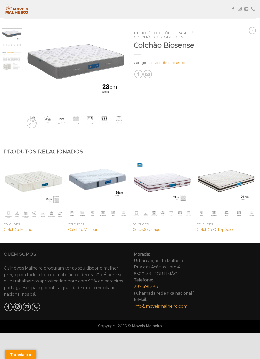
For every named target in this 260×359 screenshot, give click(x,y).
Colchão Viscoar (83, 229)
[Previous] (33, 79)
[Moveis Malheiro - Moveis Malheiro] (29, 9)
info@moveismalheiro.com (160, 306)
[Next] (117, 79)
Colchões (144, 37)
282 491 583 (146, 286)
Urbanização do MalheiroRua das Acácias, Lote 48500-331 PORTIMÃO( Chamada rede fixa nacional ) (164, 280)
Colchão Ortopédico (216, 229)
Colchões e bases (171, 33)
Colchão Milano (18, 229)
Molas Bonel (174, 37)
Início (140, 33)
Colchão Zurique (148, 229)
